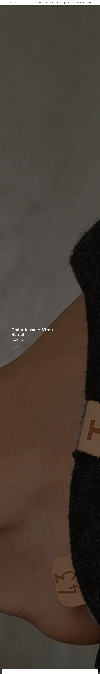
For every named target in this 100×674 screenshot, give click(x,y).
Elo (58, 3)
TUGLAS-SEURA (12, 3)
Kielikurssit (49, 3)
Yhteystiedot (68, 3)
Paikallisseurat (80, 3)
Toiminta (39, 3)
